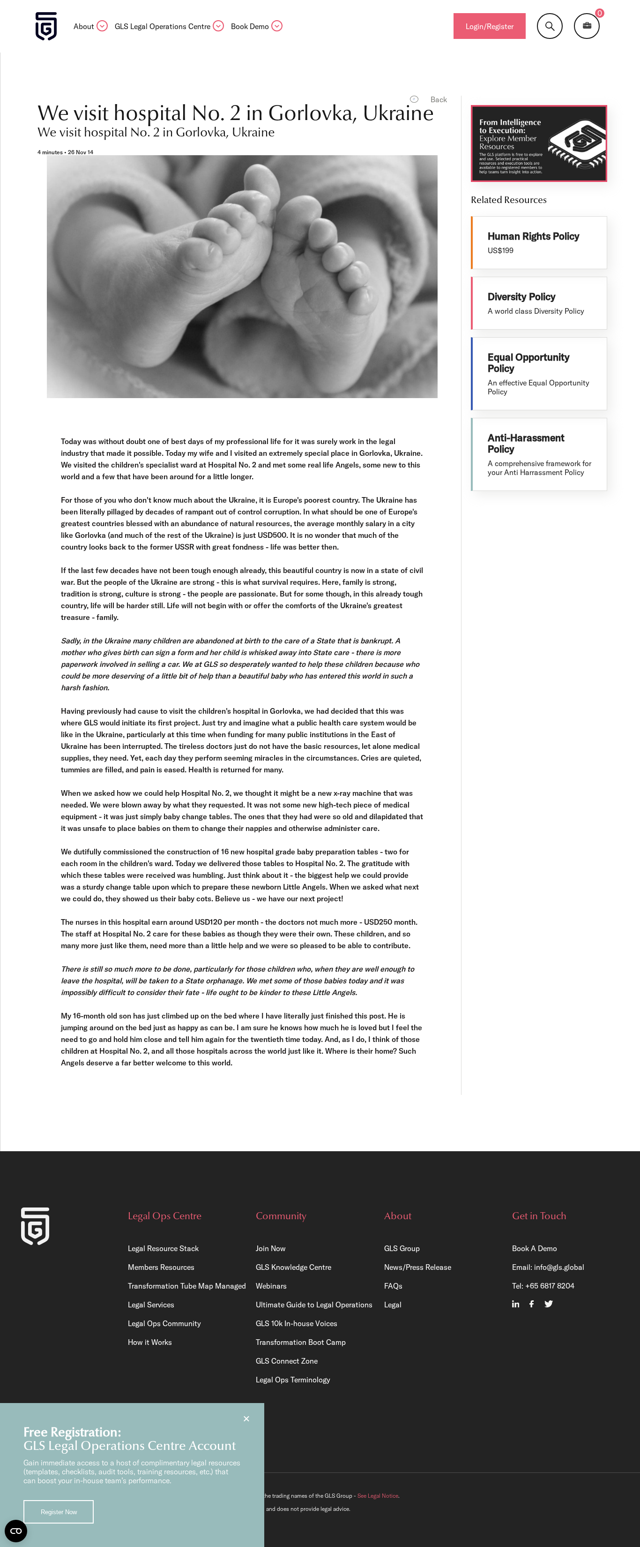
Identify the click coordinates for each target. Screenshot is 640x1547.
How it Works (150, 1342)
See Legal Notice (377, 1495)
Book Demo (250, 27)
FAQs (393, 1285)
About (84, 27)
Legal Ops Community (164, 1323)
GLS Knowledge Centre (293, 1267)
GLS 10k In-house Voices (296, 1323)
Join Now (271, 1248)
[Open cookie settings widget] (16, 1531)
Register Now (59, 1512)
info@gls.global (559, 1267)
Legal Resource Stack (163, 1248)
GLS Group (402, 1248)
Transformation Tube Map (170, 1285)
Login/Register (489, 26)
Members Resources (161, 1267)
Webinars (271, 1285)
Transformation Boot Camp (301, 1342)
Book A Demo (534, 1248)
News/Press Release (417, 1267)
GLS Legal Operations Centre (162, 27)
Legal (393, 1304)
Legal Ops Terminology (293, 1379)
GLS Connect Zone (287, 1361)
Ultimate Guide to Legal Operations (314, 1304)
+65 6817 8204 (549, 1285)
